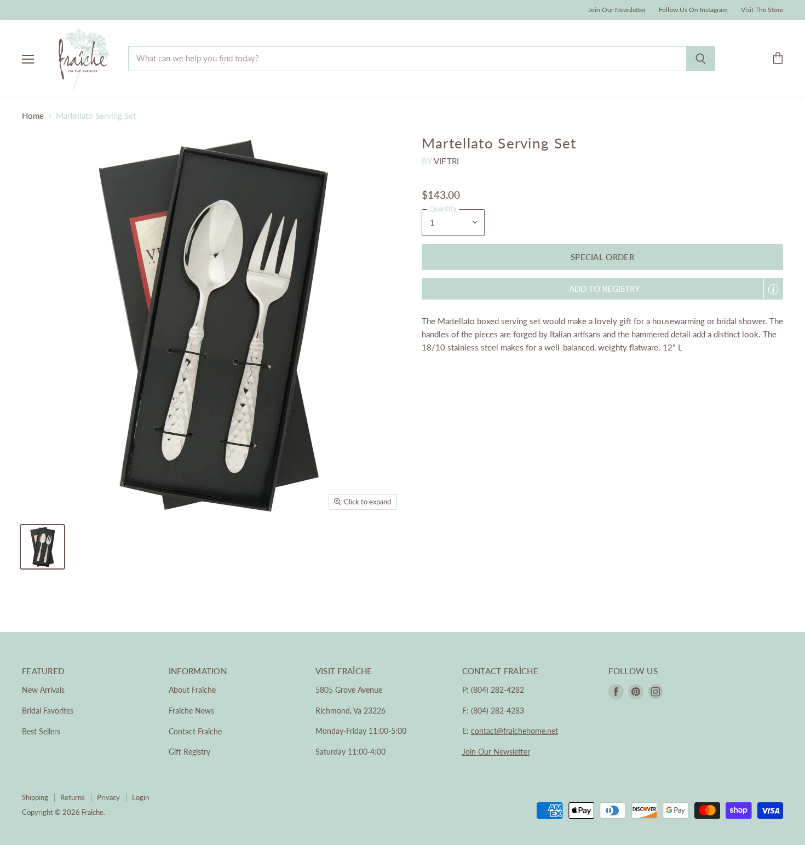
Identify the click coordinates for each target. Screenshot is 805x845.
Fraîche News (191, 710)
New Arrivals (43, 689)
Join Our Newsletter (617, 10)
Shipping (35, 797)
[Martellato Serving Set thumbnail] (42, 546)
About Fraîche (192, 689)
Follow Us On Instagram (693, 10)
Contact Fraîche (195, 731)
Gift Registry (189, 751)
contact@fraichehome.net (514, 730)
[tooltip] (773, 289)
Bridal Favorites (47, 710)
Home (33, 115)
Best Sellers (41, 731)
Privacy (108, 797)
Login (140, 797)
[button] (602, 289)
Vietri (446, 161)
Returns (72, 797)
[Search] (700, 58)
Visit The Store (762, 10)
